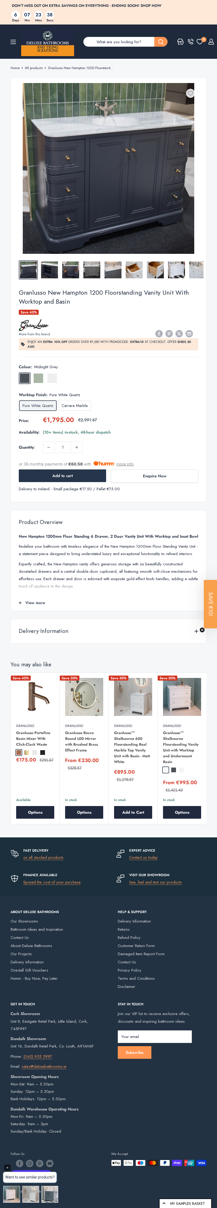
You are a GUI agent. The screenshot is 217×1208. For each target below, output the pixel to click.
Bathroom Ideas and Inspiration (37, 929)
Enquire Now (154, 476)
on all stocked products (43, 857)
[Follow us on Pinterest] (39, 1163)
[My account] (211, 42)
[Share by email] (189, 334)
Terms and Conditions (136, 978)
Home (15, 67)
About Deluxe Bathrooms (31, 946)
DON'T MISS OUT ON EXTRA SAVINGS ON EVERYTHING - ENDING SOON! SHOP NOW (86, 5)
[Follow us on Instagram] (29, 1163)
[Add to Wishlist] (190, 93)
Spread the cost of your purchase (52, 882)
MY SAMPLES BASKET (187, 1203)
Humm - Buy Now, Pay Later (34, 978)
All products (34, 67)
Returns (124, 929)
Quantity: (27, 447)
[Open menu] (13, 42)
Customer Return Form (136, 946)
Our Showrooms (24, 921)
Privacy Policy (129, 970)
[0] (200, 42)
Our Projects (21, 954)
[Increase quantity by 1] (76, 447)
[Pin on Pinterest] (169, 334)
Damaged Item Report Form (141, 954)
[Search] (161, 42)
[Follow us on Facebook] (19, 1163)
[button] (210, 604)
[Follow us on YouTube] (49, 1163)
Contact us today (143, 857)
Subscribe (134, 1052)
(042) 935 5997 (37, 1056)
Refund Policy (129, 937)
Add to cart (62, 476)
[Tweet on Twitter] (179, 334)
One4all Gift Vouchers (29, 970)
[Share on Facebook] (159, 334)
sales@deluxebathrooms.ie (44, 1066)
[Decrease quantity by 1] (48, 447)
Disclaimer (126, 986)
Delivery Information (27, 962)
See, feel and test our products (155, 882)
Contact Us (20, 937)
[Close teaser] (202, 630)
